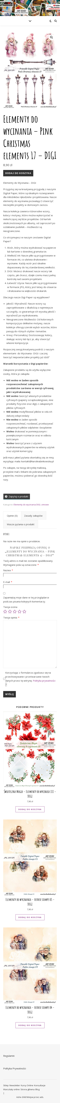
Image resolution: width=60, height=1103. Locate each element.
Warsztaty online (11, 1089)
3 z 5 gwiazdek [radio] (15, 611)
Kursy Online (27, 1085)
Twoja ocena (10, 607)
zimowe (45, 504)
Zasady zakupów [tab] (33, 515)
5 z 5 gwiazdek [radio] (24, 611)
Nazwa (8, 570)
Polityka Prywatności (14, 1068)
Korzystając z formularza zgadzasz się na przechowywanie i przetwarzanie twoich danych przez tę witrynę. (30, 678)
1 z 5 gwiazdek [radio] (5, 611)
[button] (51, 37)
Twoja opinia (11, 617)
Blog (37, 1089)
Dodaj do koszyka (18, 173)
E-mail (7, 582)
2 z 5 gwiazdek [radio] (10, 611)
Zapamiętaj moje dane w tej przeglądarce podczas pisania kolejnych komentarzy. (26, 599)
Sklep (6, 1085)
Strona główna (27, 1089)
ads (41, 1097)
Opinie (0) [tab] (12, 515)
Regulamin (9, 1055)
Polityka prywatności (44, 680)
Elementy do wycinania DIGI (27, 504)
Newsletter (14, 1085)
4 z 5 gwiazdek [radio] (19, 611)
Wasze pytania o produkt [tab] (20, 524)
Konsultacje (39, 1085)
